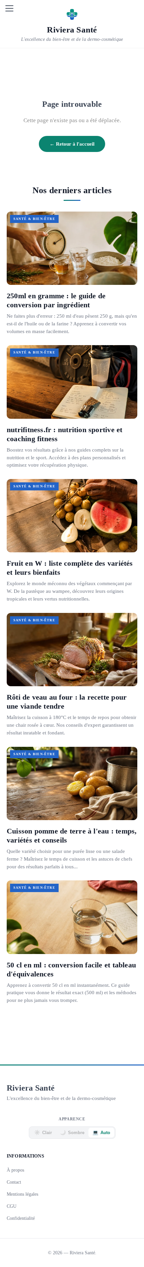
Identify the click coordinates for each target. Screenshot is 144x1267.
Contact (14, 1182)
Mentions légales (22, 1194)
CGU (11, 1206)
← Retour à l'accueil (72, 144)
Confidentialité (21, 1218)
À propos (15, 1170)
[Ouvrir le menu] (9, 8)
